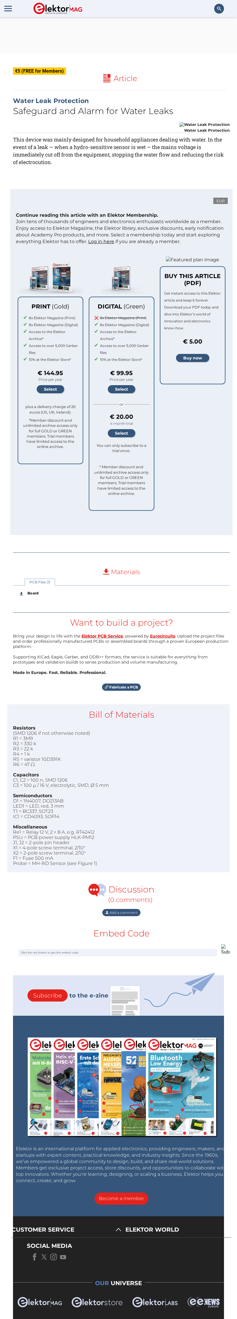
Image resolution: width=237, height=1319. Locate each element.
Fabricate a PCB (123, 687)
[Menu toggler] (8, 8)
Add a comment (123, 912)
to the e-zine (70, 995)
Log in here (101, 241)
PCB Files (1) (39, 582)
